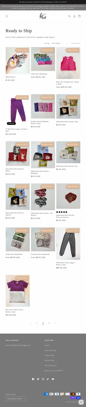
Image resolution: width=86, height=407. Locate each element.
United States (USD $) (14, 399)
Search (47, 345)
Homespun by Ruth (75, 402)
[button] (6, 16)
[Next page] (55, 323)
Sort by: (47, 43)
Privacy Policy (50, 355)
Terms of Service (51, 365)
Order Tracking (50, 350)
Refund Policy (50, 360)
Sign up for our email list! (54, 371)
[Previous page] (30, 323)
